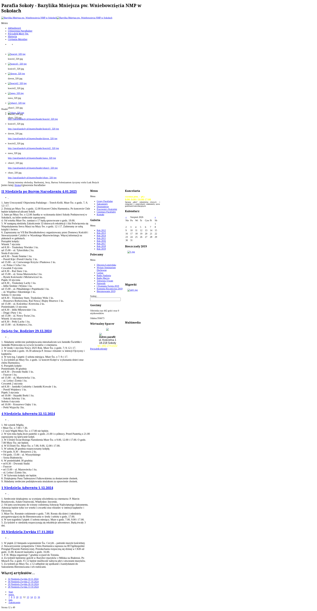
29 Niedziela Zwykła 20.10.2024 (23, 584)
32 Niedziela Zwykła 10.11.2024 (23, 579)
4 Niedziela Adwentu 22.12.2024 (28, 414)
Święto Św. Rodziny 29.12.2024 (26, 331)
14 (31, 597)
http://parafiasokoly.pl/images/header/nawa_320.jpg (32, 158)
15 (35, 597)
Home (18, 185)
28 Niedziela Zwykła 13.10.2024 (23, 587)
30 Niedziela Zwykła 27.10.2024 (23, 581)
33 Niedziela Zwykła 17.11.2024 (27, 532)
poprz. (12, 594)
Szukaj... (94, 296)
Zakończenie (14, 602)
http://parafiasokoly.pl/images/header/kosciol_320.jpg (33, 119)
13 (28, 597)
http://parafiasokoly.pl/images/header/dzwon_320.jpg (32, 138)
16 (39, 597)
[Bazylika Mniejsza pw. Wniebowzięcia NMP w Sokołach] (56, 18)
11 (21, 597)
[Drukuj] (8, 197)
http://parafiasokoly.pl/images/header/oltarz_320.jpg (32, 177)
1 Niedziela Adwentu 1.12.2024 (27, 488)
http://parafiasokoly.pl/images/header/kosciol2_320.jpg (33, 148)
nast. (11, 600)
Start (11, 592)
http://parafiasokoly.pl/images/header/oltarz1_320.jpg (33, 168)
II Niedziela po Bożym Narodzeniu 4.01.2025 (39, 191)
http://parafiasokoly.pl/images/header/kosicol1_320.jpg (33, 129)
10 (17, 597)
